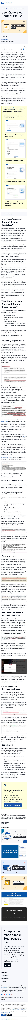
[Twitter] (7, 994)
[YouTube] (4, 994)
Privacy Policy (23, 1009)
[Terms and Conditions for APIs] (14, 914)
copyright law (4, 421)
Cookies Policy (16, 1009)
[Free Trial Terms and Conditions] (14, 898)
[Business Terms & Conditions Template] (14, 867)
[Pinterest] (11, 994)
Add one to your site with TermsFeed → (9, 1019)
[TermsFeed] (6, 3)
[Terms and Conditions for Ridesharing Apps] (14, 851)
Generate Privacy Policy (13, 805)
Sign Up (7, 965)
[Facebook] (9, 994)
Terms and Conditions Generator (13, 108)
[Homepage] (2, 8)
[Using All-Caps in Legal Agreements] (14, 883)
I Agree (3, 1014)
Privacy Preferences (5, 1012)
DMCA (24, 436)
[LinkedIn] (2, 994)
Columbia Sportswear (6, 457)
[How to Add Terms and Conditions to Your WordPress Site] (14, 836)
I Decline (9, 1014)
